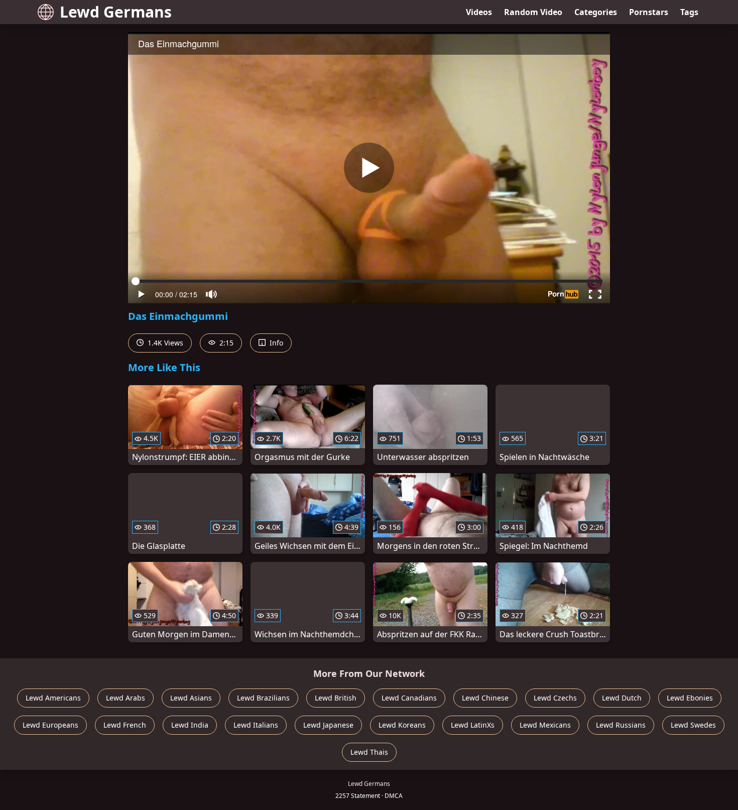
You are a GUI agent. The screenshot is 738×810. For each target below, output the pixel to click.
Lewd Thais (369, 752)
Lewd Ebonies (690, 698)
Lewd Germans (116, 12)
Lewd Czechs (555, 698)
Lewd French (124, 725)
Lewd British (335, 698)
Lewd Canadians (409, 698)
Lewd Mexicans (545, 725)
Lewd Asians (191, 698)
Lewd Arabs (125, 698)
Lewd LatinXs (473, 725)
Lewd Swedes (693, 725)
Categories (595, 12)
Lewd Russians (621, 725)
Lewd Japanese (328, 725)
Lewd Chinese (485, 698)
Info (275, 343)
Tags (689, 12)
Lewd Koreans (402, 725)
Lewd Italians (255, 725)
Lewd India (189, 725)
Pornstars (648, 12)
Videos (479, 12)
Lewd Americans (53, 698)
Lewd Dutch (622, 698)
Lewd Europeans (50, 725)
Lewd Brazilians (263, 698)
